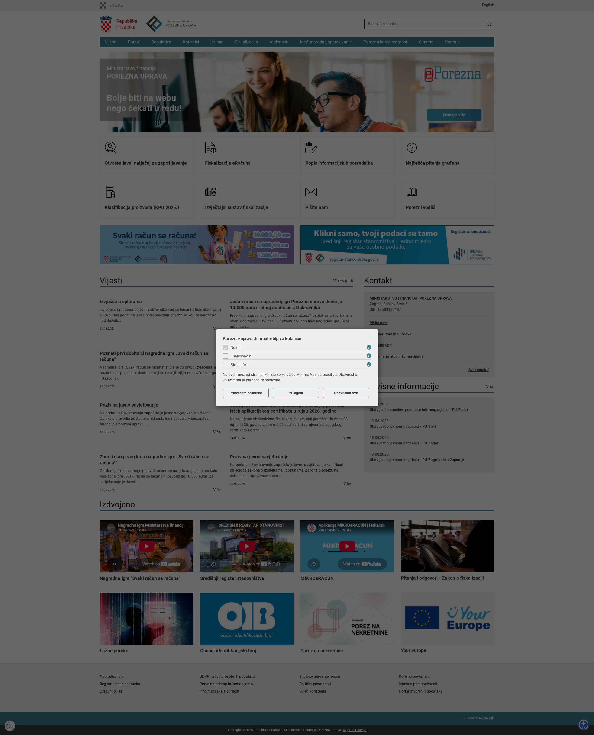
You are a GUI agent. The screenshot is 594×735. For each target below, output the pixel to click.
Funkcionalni (241, 356)
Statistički (239, 365)
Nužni (235, 347)
